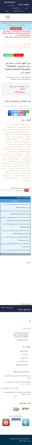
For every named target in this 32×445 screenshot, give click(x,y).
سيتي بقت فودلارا (25, 2)
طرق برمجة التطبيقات (13, 158)
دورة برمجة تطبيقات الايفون (12, 170)
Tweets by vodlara (25, 304)
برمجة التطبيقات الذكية (18, 137)
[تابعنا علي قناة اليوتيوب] (6, 422)
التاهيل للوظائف (23, 351)
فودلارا (20, 309)
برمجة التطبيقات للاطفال (10, 149)
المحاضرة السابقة (20, 46)
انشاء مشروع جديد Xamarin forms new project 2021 (14, 253)
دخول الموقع (24, 358)
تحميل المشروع (8, 55)
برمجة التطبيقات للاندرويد (11, 139)
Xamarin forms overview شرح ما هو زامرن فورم (15, 250)
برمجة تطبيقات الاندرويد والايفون (15, 146)
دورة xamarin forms (19, 166)
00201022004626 (9, 2)
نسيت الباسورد (16, 8)
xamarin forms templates (15, 129)
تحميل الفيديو (18, 55)
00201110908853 (23, 4)
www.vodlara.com (16, 28)
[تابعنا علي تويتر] (26, 422)
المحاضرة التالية (8, 46)
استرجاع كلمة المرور (22, 361)
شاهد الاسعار (23, 384)
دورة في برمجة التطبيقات (11, 173)
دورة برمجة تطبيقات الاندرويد (17, 168)
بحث (26, 190)
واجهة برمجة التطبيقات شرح (12, 161)
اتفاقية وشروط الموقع (22, 364)
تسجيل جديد (11, 5)
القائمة (7, 17)
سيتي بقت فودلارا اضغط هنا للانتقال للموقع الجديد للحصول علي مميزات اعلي (16, 24)
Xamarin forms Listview (22, 132)
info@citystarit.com (22, 340)
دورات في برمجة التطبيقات (15, 156)
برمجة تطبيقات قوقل (17, 154)
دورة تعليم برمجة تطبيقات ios (11, 178)
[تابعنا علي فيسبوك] (16, 419)
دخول (26, 8)
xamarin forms (15, 125)
